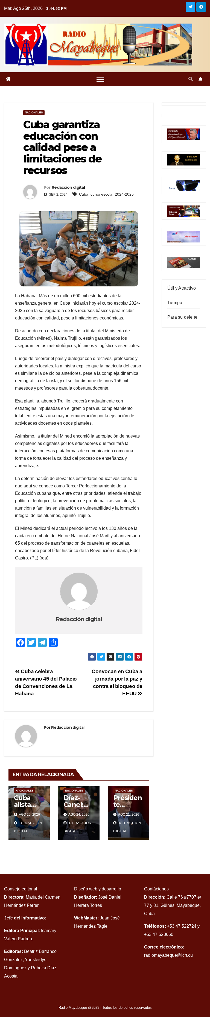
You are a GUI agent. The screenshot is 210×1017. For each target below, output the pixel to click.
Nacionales (34, 112)
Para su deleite (182, 317)
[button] (190, 79)
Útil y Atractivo (181, 288)
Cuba (83, 194)
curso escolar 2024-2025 (112, 194)
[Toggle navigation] (100, 79)
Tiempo (174, 302)
